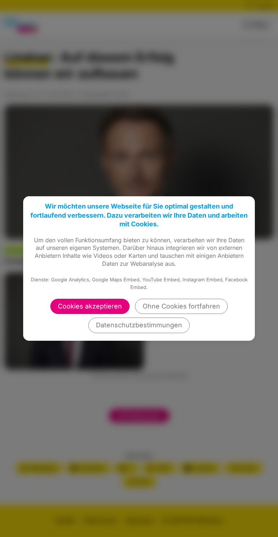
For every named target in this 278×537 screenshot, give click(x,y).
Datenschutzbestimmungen (139, 325)
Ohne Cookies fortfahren (181, 306)
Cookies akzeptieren (90, 306)
